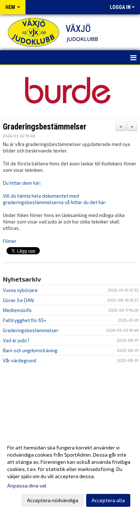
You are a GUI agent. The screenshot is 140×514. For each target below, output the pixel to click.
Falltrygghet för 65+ (24, 320)
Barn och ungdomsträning (30, 350)
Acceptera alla (108, 500)
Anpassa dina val (26, 485)
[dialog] (70, 473)
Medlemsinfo (17, 310)
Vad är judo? (16, 340)
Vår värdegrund (19, 360)
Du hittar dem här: (22, 183)
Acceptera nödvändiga (52, 500)
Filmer (10, 241)
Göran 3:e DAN (18, 300)
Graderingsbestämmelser (45, 127)
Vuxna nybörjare (20, 290)
